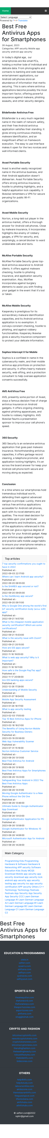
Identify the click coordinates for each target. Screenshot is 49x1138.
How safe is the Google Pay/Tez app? (21, 670)
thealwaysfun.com (24, 997)
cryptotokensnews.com (25, 1041)
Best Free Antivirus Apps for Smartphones (24, 770)
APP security (24, 867)
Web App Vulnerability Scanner (18, 741)
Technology (11, 890)
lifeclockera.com (24, 1099)
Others (35, 886)
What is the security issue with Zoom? (21, 638)
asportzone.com (24, 1010)
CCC (21, 896)
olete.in (24, 959)
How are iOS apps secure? (15, 647)
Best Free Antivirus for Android (18, 760)
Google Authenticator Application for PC (23, 819)
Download (10, 873)
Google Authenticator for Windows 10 (21, 828)
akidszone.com (24, 1089)
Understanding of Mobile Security (19, 689)
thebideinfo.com (24, 1058)
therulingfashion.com (24, 1048)
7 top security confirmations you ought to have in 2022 (23, 565)
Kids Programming (29, 861)
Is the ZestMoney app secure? (17, 596)
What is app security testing (16, 709)
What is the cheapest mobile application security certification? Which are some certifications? (23, 625)
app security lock (33, 877)
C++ (41, 886)
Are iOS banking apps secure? (17, 680)
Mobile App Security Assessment (19, 699)
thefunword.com (24, 1000)
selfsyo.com (24, 972)
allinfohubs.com (24, 1105)
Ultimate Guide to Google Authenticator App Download (22, 808)
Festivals (34, 890)
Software (36, 867)
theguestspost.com (24, 1095)
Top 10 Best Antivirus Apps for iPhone (21, 718)
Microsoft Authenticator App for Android (23, 838)
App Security (21, 893)
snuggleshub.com (24, 1016)
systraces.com (24, 975)
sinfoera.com (24, 969)
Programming (12, 861)
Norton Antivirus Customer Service (20, 751)
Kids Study (21, 870)
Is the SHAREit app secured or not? (20, 586)
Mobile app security (26, 873)
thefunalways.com (24, 1004)
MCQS (31, 870)
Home (5, 10)
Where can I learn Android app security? (22, 576)
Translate (22, 20)
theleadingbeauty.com (24, 1051)
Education (10, 870)
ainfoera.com (24, 1013)
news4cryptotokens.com (24, 1038)
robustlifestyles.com (24, 1054)
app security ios (21, 883)
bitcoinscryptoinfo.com (24, 1035)
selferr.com (24, 962)
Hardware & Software (16, 864)
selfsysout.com (24, 979)
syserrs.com (24, 966)
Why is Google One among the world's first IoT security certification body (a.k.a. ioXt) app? (24, 609)
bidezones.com (24, 1061)
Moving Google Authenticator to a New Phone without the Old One (22, 795)
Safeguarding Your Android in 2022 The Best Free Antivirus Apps (22, 782)
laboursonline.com (24, 1086)
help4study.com (24, 1082)
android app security (15, 880)
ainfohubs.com (24, 1102)
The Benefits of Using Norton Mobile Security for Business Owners (21, 730)
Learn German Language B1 (22, 903)
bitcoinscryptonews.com (24, 1045)
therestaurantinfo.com (24, 1092)
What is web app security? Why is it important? (20, 659)
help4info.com (24, 1079)
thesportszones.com (24, 1007)
